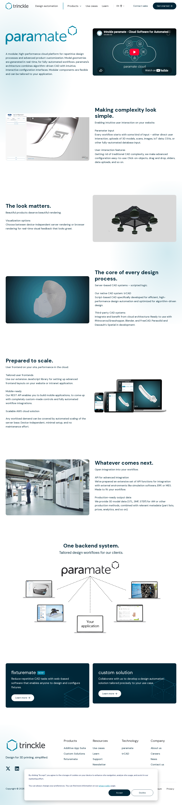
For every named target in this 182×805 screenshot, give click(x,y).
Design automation (46, 6)
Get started (163, 5)
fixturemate (71, 759)
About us (156, 748)
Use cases (92, 6)
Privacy (170, 788)
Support (98, 759)
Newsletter (99, 764)
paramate (127, 748)
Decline (142, 792)
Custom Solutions (74, 753)
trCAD (125, 753)
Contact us (157, 764)
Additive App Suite (75, 748)
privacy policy (104, 785)
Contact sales (140, 5)
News (154, 759)
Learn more (21, 697)
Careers (155, 753)
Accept (119, 792)
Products (73, 6)
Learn (105, 6)
